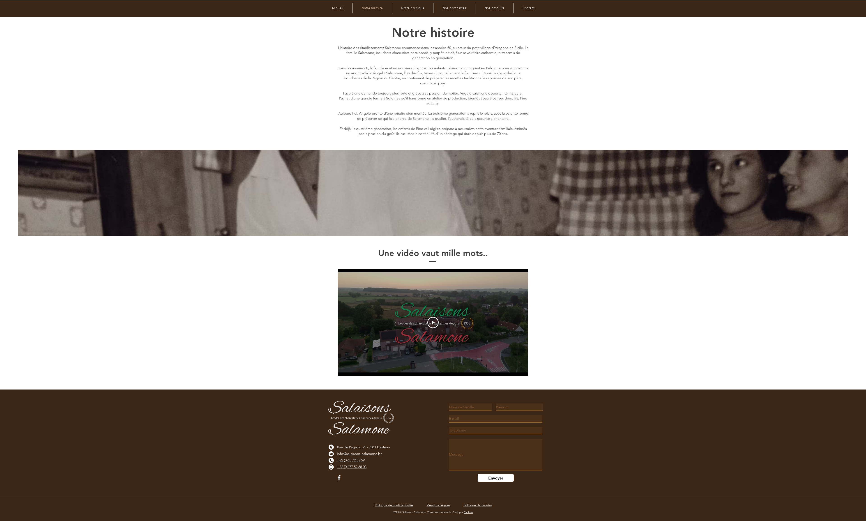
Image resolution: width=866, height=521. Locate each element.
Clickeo (468, 512)
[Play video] (433, 322)
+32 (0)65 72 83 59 (351, 460)
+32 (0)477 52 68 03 (351, 467)
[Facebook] (339, 477)
